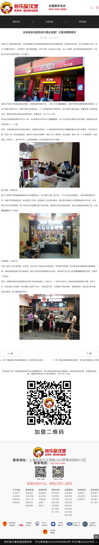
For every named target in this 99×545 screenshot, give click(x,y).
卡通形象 (42, 499)
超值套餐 (29, 506)
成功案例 (81, 496)
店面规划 (42, 493)
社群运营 (55, 506)
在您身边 (68, 499)
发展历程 (16, 499)
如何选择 (68, 493)
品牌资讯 (81, 499)
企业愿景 (16, 496)
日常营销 (55, 496)
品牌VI (41, 502)
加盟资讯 (81, 493)
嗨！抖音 (55, 512)
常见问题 (68, 515)
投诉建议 (94, 499)
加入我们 (94, 502)
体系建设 (16, 502)
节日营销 (55, 499)
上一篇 (10, 353)
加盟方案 (68, 502)
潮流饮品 (29, 502)
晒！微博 (55, 509)
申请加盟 (82, 22)
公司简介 (16, 493)
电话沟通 (49, 22)
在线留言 (94, 496)
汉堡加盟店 (61, 104)
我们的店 (42, 496)
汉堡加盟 (52, 119)
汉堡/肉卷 (29, 496)
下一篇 (89, 353)
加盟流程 (68, 496)
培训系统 (68, 512)
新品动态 (29, 493)
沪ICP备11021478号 (83, 542)
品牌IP (41, 506)
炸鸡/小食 (29, 499)
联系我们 (94, 493)
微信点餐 (55, 502)
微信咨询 (16, 22)
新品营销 (55, 493)
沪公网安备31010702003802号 (53, 542)
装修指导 (68, 506)
